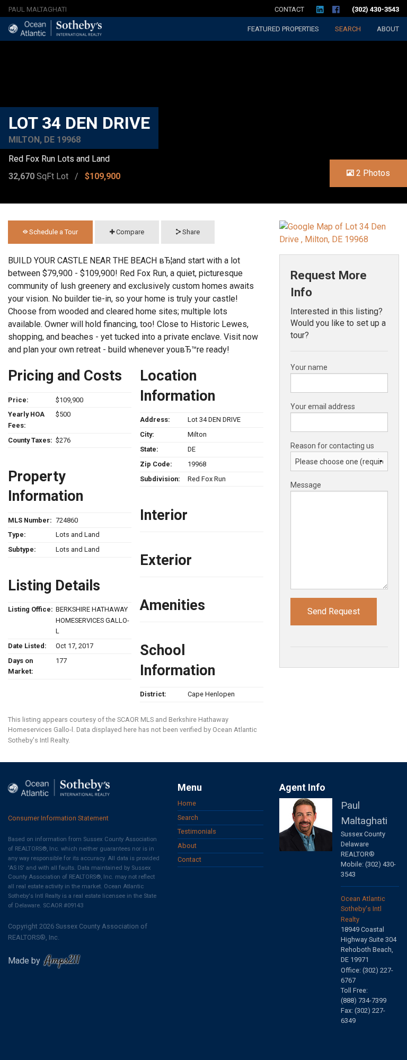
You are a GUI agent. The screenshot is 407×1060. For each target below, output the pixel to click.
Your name (309, 367)
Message (305, 485)
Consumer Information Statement (58, 818)
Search (348, 29)
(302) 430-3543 (375, 9)
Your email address (322, 406)
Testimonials (197, 831)
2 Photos (372, 173)
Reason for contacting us (332, 445)
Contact (289, 9)
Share (190, 232)
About (388, 29)
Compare (129, 232)
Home (187, 803)
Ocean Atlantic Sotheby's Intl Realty (363, 909)
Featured (283, 29)
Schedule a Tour (53, 232)
